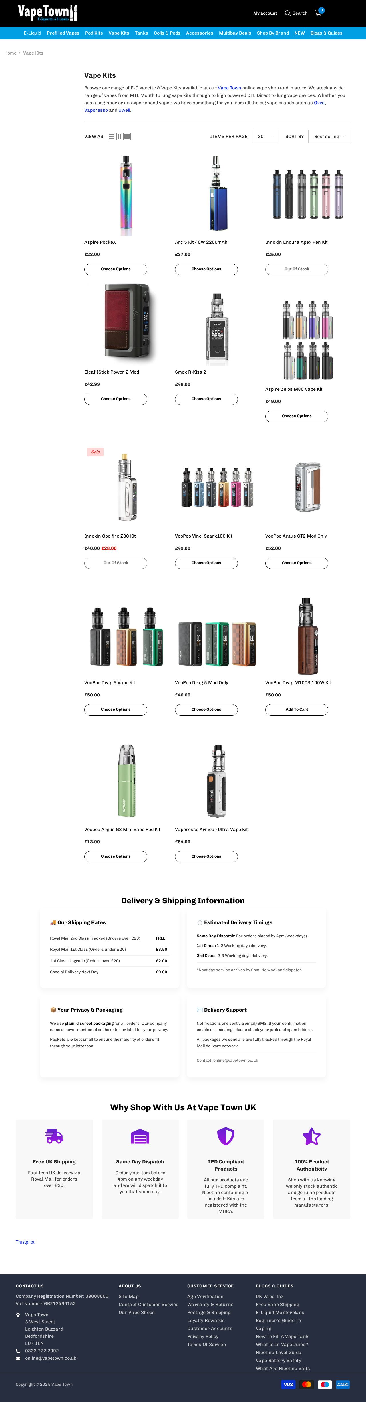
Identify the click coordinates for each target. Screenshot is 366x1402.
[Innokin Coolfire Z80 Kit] (126, 487)
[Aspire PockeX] (126, 193)
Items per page (229, 136)
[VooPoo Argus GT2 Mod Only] (307, 487)
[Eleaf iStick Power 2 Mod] (126, 323)
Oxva (319, 102)
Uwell (124, 110)
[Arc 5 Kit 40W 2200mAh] (217, 193)
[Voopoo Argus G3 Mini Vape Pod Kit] (126, 780)
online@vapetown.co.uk (235, 1060)
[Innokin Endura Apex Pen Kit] (307, 193)
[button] (111, 136)
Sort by (294, 136)
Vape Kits (33, 53)
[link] (54, 1169)
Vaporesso (96, 110)
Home (10, 53)
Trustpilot (25, 1242)
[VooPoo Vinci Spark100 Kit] (217, 487)
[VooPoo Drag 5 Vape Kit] (126, 634)
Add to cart (297, 709)
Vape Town (229, 88)
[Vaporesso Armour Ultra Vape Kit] (217, 780)
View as (93, 136)
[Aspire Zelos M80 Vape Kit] (307, 340)
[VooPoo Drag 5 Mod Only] (217, 634)
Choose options (116, 269)
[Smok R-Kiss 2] (217, 323)
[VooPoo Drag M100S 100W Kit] (307, 634)
